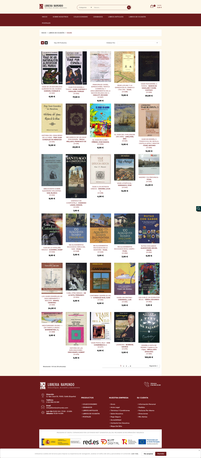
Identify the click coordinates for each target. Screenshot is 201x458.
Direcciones (143, 414)
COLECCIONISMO (90, 404)
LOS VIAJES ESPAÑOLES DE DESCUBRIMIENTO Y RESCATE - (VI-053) (52, 300)
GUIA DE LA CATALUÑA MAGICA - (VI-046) (52, 250)
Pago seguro (116, 417)
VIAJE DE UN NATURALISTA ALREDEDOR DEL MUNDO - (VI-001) (52, 90)
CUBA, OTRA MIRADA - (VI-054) (76, 295)
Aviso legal (115, 407)
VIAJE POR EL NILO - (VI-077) (100, 345)
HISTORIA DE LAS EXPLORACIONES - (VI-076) (76, 351)
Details (44, 63)
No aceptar (148, 454)
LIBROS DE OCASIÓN (91, 414)
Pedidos (142, 407)
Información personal (147, 404)
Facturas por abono (146, 410)
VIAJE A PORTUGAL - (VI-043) (124, 185)
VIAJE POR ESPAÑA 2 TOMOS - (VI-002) (76, 90)
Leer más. (135, 454)
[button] (156, 6)
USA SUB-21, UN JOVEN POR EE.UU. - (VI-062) (149, 299)
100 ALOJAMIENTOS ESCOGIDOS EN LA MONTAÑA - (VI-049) (100, 249)
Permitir (160, 454)
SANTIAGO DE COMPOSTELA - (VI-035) (76, 204)
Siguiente (153, 366)
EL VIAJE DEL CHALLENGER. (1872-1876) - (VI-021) (124, 138)
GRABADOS (87, 407)
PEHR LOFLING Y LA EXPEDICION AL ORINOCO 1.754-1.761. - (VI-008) (125, 88)
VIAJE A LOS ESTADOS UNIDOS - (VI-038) (100, 190)
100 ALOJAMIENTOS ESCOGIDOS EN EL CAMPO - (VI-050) (124, 250)
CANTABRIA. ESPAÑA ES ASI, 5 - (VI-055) (100, 298)
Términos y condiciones (120, 410)
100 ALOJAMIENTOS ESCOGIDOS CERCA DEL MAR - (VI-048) (76, 248)
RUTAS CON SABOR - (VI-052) (149, 249)
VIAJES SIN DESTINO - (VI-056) (125, 300)
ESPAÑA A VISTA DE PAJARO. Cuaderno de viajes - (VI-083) (149, 349)
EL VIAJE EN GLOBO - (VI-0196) (100, 142)
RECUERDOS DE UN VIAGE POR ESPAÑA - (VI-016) (76, 140)
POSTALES (87, 417)
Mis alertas (143, 417)
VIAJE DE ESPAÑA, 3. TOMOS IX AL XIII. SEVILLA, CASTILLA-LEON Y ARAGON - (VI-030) (149, 143)
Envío (113, 404)
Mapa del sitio (116, 426)
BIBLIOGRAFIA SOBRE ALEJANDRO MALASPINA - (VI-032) (52, 192)
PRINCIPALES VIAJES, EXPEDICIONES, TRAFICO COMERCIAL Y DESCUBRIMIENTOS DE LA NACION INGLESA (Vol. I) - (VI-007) (100, 91)
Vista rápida (44, 58)
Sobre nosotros (117, 414)
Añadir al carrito (44, 54)
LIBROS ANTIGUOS (90, 410)
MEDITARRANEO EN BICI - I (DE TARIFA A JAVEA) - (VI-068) (52, 329)
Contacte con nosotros (120, 423)
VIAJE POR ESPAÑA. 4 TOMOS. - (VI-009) (149, 88)
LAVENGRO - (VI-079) (124, 347)
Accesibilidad (116, 420)
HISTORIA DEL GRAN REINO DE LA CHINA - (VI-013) (52, 138)
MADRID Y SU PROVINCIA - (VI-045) (149, 179)
